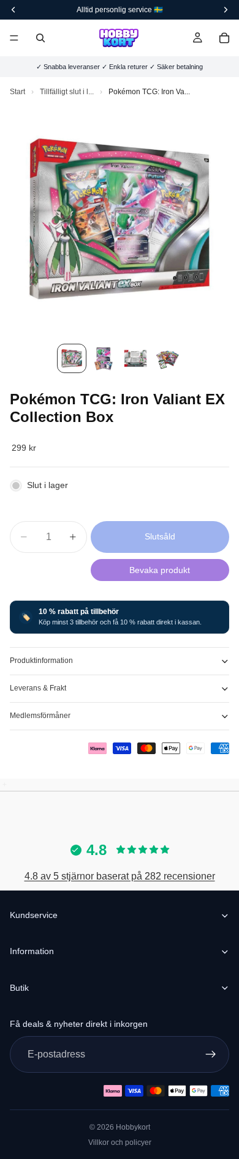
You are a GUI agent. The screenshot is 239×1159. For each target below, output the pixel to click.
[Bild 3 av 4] (135, 358)
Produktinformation (41, 660)
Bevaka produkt (159, 570)
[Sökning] (40, 37)
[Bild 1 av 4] (71, 358)
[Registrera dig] (211, 1054)
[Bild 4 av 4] (167, 358)
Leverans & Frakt (38, 688)
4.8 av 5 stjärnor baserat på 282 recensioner (120, 876)
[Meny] (14, 38)
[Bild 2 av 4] (103, 358)
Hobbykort (133, 1127)
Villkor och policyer (119, 1142)
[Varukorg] (224, 37)
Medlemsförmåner (40, 715)
